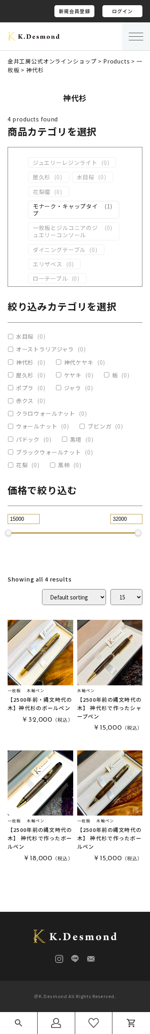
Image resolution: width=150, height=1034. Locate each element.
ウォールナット (37, 426)
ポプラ (25, 387)
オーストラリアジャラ (45, 349)
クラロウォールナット (45, 413)
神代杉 (25, 362)
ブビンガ (99, 426)
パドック (28, 439)
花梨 (22, 464)
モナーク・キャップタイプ (65, 209)
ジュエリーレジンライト (65, 162)
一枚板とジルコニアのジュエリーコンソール (65, 231)
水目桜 (86, 177)
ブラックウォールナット (48, 452)
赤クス (25, 400)
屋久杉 (42, 177)
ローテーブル (50, 278)
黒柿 (64, 464)
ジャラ (73, 387)
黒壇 (76, 439)
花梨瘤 (42, 191)
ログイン (122, 11)
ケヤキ (73, 375)
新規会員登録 (74, 11)
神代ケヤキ (79, 362)
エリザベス (47, 264)
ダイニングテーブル (59, 249)
